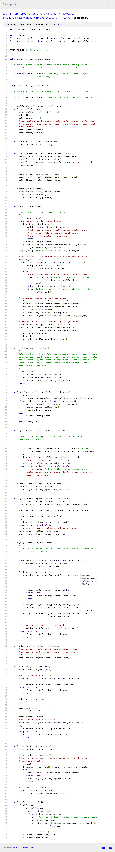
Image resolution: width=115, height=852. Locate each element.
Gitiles (17, 847)
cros (23, 13)
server (67, 17)
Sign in (109, 4)
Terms (32, 847)
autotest (67, 13)
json (110, 847)
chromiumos (36, 13)
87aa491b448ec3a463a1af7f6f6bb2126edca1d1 (30, 17)
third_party (53, 13)
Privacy (24, 847)
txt (103, 847)
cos (5, 13)
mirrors (14, 13)
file (60, 24)
